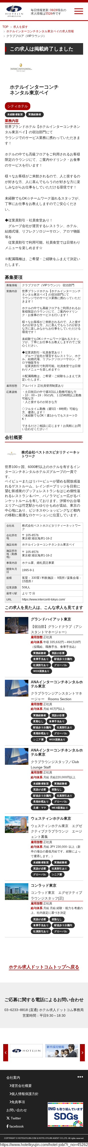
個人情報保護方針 (25, 1094)
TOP (5, 27)
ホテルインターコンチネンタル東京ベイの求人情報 (40, 31)
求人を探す (20, 27)
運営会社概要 (21, 1086)
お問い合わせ (16, 1110)
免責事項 (18, 1102)
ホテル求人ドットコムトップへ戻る (44, 966)
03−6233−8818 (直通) (21, 1010)
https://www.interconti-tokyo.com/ (43, 599)
